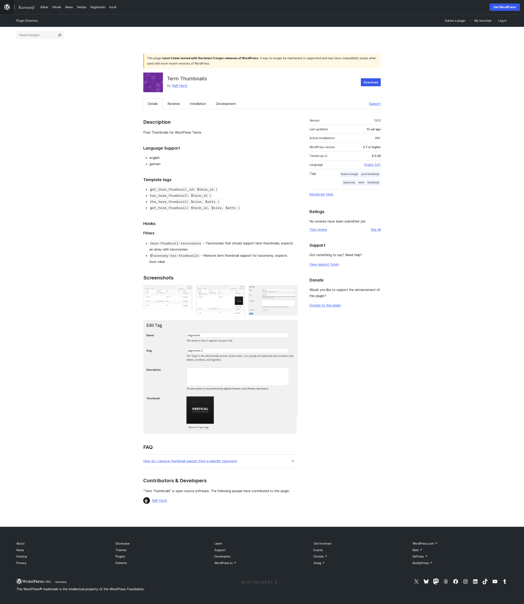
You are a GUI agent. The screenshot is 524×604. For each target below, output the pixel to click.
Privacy (21, 563)
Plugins (120, 556)
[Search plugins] (60, 35)
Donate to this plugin (325, 305)
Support (375, 104)
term (361, 182)
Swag (319, 563)
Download (371, 82)
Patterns (121, 563)
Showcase (122, 543)
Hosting (21, 556)
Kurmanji (60, 582)
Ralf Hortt (179, 86)
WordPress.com (425, 543)
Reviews (173, 104)
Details (153, 104)
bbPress (420, 556)
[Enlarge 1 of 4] (187, 290)
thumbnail (373, 182)
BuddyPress (423, 563)
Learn (218, 543)
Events (318, 550)
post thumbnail (370, 174)
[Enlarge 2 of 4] (239, 290)
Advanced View (321, 194)
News (20, 550)
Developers (222, 556)
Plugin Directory (27, 20)
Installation (198, 104)
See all (376, 229)
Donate (320, 556)
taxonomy (349, 182)
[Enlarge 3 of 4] (292, 290)
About (20, 543)
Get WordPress (505, 7)
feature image (349, 174)
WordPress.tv (225, 563)
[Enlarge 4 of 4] (292, 326)
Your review (318, 229)
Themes (120, 550)
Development (226, 104)
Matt (417, 550)
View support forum (324, 264)
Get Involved (322, 543)
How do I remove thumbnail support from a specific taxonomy (190, 461)
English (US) (372, 164)
